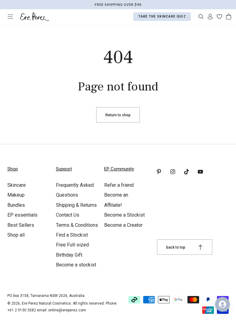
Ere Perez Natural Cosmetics (46, 303)
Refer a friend (119, 185)
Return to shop (118, 115)
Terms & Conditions (77, 225)
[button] (201, 16)
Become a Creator (123, 225)
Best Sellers (20, 225)
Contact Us (67, 215)
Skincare (16, 185)
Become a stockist (76, 265)
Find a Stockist (72, 235)
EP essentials (22, 215)
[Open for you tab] (222, 304)
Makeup (16, 195)
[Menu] (10, 16)
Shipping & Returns (76, 205)
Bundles (16, 205)
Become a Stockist (124, 215)
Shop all (16, 235)
